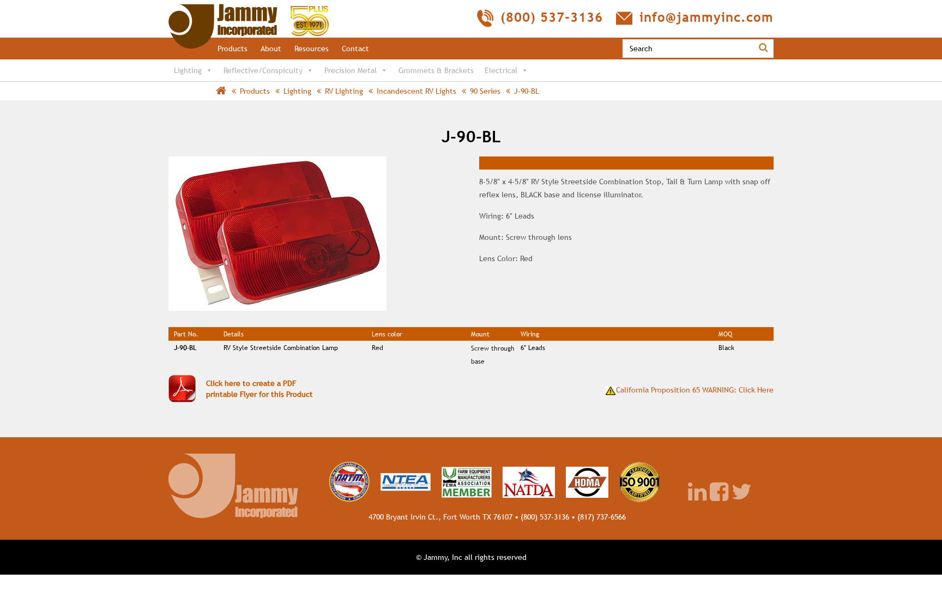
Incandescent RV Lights (416, 91)
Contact (355, 48)
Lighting (188, 70)
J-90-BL (526, 91)
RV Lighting (344, 91)
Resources (311, 48)
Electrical (501, 70)
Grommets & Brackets (436, 70)
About (271, 48)
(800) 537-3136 (545, 516)
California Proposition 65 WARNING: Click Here (695, 389)
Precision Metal (350, 70)
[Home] (248, 9)
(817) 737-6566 (601, 516)
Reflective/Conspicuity (263, 70)
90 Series (485, 91)
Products (232, 48)
